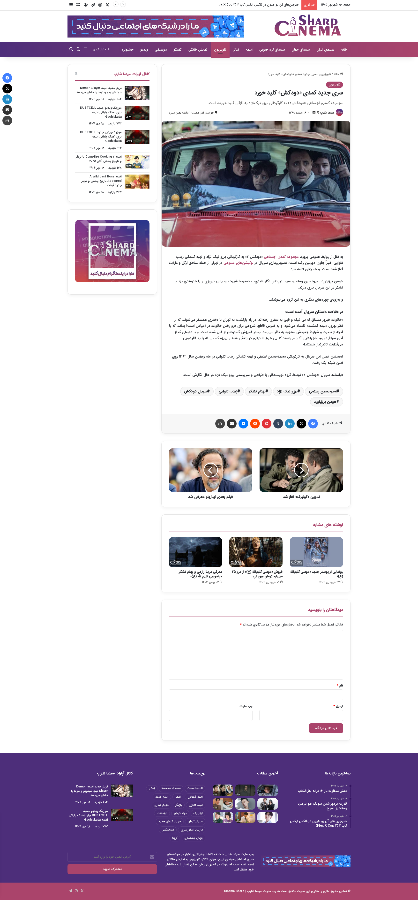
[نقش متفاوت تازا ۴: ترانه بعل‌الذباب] (267, 790)
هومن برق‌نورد (325, 402)
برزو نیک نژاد (287, 391)
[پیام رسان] (243, 423)
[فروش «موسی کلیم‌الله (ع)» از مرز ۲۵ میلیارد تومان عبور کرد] (256, 552)
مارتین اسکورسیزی (192, 829)
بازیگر (178, 805)
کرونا (175, 838)
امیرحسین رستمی (322, 391)
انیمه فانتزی (196, 805)
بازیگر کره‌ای (161, 805)
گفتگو (177, 49)
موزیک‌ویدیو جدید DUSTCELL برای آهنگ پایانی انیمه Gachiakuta (101, 112)
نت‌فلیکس (168, 829)
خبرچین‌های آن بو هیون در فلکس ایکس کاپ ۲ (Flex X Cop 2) (257, 4)
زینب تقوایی (228, 391)
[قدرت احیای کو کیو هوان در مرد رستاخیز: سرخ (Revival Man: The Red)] (245, 817)
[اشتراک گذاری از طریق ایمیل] (232, 423)
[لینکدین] (290, 423)
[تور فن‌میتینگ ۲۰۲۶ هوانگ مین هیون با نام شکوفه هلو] (267, 817)
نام (340, 685)
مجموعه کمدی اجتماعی (281, 257)
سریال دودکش (195, 391)
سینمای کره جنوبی (272, 49)
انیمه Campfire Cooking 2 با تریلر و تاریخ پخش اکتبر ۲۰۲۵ (99, 159)
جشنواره (128, 49)
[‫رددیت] (255, 423)
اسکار (152, 788)
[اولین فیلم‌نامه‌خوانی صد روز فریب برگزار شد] (267, 804)
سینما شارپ (327, 112)
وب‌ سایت (246, 706)
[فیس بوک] (313, 423)
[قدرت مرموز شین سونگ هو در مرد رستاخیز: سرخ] (245, 790)
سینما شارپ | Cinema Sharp (243, 891)
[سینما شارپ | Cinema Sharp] (308, 25)
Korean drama (171, 788)
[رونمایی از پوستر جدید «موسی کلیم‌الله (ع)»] (316, 552)
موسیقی (161, 49)
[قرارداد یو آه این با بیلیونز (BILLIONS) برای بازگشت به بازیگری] (245, 804)
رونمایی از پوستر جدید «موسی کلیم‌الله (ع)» (316, 574)
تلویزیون (220, 49)
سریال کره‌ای (195, 821)
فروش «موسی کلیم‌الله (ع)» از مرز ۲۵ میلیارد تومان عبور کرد (257, 574)
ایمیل (338, 706)
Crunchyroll (195, 788)
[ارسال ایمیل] (314, 112)
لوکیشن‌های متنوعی (238, 263)
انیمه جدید (161, 796)
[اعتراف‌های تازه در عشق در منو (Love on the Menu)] (223, 804)
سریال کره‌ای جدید (169, 821)
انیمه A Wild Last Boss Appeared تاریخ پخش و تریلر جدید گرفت (102, 181)
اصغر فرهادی (195, 796)
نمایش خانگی (197, 49)
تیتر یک (198, 813)
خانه (344, 49)
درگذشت (162, 813)
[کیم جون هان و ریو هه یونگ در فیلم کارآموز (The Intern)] (223, 817)
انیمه (249, 49)
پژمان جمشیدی (193, 838)
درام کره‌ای (180, 813)
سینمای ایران (325, 49)
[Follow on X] (317, 112)
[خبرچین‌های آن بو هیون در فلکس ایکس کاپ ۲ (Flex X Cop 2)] (223, 790)
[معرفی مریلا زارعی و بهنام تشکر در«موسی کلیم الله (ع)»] (195, 552)
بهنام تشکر (257, 391)
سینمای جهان (301, 49)
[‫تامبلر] (278, 423)
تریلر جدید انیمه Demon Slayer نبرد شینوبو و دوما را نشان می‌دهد (99, 90)
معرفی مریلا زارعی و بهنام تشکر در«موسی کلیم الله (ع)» (200, 574)
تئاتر (236, 49)
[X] (301, 423)
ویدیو (144, 49)
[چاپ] (220, 423)
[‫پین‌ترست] (266, 423)
